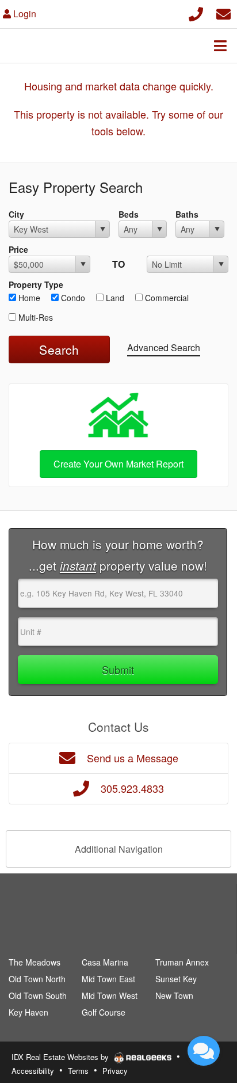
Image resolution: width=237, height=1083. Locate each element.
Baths (186, 214)
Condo (72, 297)
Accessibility (33, 1070)
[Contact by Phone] (196, 12)
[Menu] (220, 45)
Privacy (115, 1070)
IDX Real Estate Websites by (61, 1056)
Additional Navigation (119, 849)
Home (28, 297)
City (16, 214)
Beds (128, 214)
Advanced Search (163, 347)
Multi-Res (34, 317)
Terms (78, 1070)
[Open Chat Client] (204, 1051)
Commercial (166, 297)
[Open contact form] (223, 12)
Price (18, 249)
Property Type (36, 284)
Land (114, 297)
